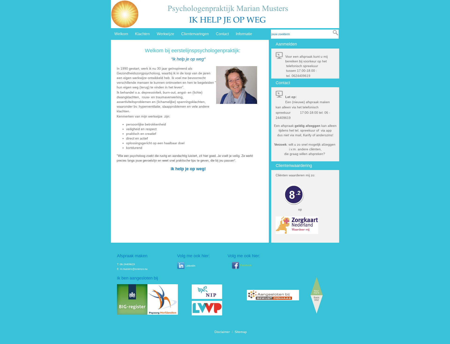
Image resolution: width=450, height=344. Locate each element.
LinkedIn (190, 265)
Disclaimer (222, 332)
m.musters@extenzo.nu (133, 269)
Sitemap (241, 332)
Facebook (246, 265)
